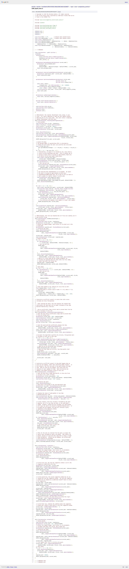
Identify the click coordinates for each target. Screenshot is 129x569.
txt (123, 567)
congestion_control (83, 6)
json (127, 567)
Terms (15, 567)
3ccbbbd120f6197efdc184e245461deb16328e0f (55, 6)
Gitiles (8, 567)
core (75, 6)
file (59, 11)
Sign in (126, 2)
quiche (33, 6)
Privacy (11, 567)
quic (72, 6)
